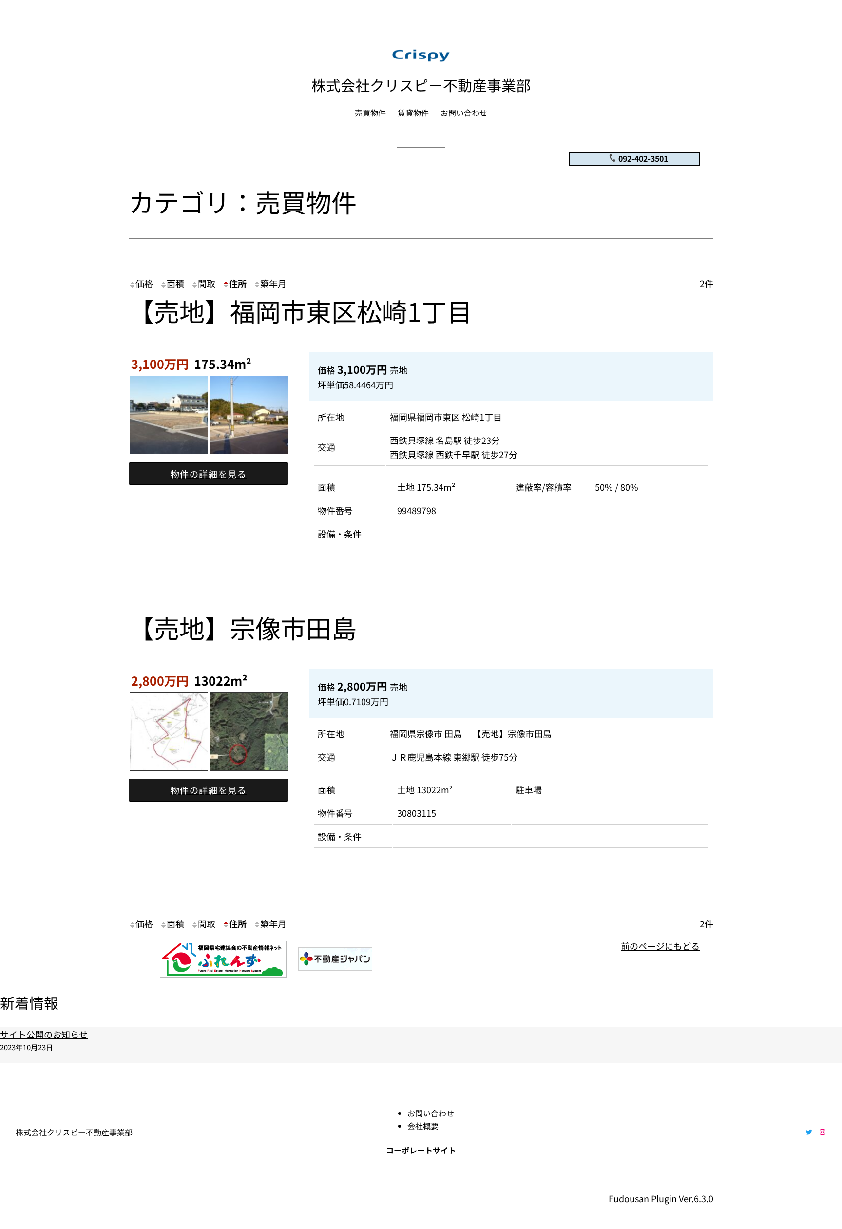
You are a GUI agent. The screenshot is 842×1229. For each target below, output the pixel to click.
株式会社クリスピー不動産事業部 (421, 85)
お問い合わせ (430, 1113)
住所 (238, 283)
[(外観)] (169, 455)
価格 (144, 283)
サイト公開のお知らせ (44, 1034)
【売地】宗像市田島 (243, 627)
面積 (175, 283)
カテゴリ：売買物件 (243, 202)
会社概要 (423, 1126)
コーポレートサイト (421, 1150)
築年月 (273, 283)
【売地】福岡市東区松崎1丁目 (300, 310)
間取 (206, 283)
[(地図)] (169, 772)
